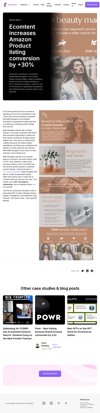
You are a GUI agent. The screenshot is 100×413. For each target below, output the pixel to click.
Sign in (80, 5)
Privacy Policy (84, 403)
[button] (24, 4)
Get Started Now (50, 374)
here (34, 184)
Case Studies (49, 5)
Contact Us (83, 406)
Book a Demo (92, 5)
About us (74, 5)
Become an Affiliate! (86, 407)
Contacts (57, 5)
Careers (66, 5)
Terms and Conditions (87, 404)
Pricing (35, 5)
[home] (10, 5)
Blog (42, 5)
